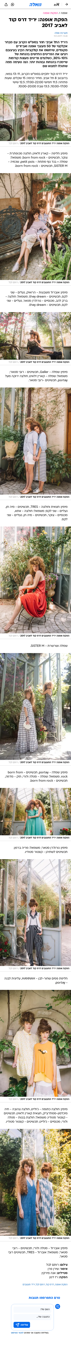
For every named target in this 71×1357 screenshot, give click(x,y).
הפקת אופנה (61, 1285)
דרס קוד (50, 1285)
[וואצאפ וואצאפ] (12, 4)
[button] (56, 4)
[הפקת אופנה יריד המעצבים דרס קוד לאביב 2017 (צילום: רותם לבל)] (35, 120)
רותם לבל (40, 1285)
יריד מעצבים (29, 1285)
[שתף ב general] (6, 4)
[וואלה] (35, 4)
